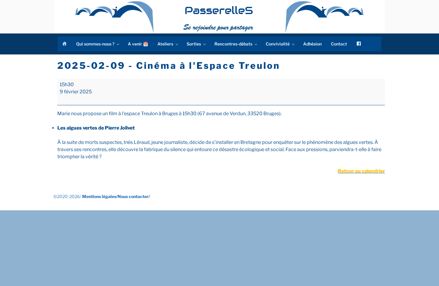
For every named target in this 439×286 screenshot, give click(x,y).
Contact (339, 43)
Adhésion (312, 43)
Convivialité (278, 43)
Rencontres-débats (233, 43)
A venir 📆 (138, 43)
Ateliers (165, 43)
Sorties (194, 43)
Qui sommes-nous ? (95, 43)
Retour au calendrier (361, 171)
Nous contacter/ (134, 196)
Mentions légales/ (100, 196)
